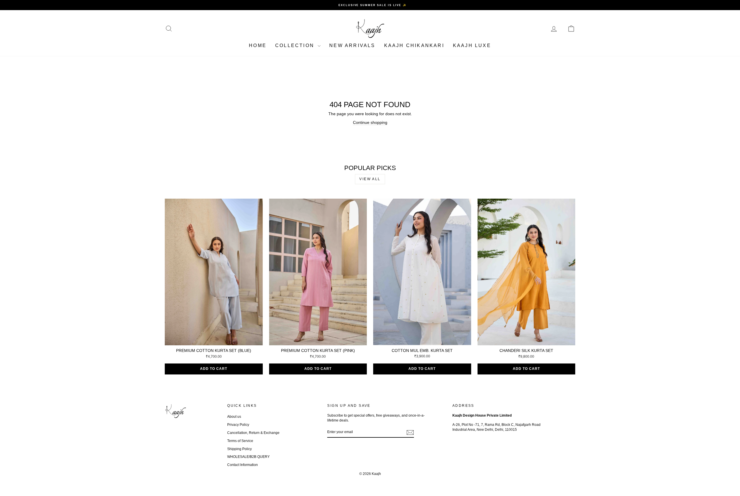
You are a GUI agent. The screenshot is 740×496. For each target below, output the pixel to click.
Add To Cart (213, 369)
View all (369, 179)
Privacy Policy (238, 425)
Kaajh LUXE (472, 45)
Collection (295, 45)
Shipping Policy (239, 449)
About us (234, 417)
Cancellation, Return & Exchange (253, 433)
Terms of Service (240, 441)
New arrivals (352, 45)
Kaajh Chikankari (414, 45)
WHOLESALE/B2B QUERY (248, 457)
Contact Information (242, 465)
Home (258, 45)
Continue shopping (370, 122)
